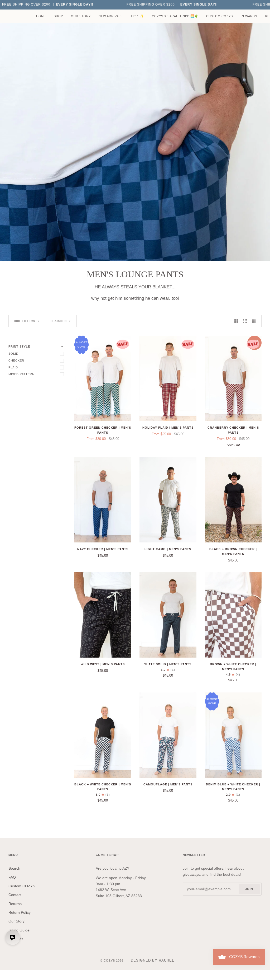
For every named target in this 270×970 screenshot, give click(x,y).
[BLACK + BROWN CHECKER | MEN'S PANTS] (233, 499)
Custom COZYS (21, 886)
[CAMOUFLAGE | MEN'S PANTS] (167, 735)
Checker (16, 360)
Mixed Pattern (21, 374)
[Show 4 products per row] (255, 321)
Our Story (16, 921)
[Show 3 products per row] (245, 321)
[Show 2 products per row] (236, 321)
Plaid (13, 367)
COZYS (109, 960)
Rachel (166, 960)
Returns (15, 904)
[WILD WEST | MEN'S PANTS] (102, 615)
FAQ (12, 877)
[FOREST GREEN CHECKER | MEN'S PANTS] (102, 378)
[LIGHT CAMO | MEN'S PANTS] (167, 499)
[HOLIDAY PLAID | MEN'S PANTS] (167, 378)
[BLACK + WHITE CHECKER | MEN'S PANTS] (102, 735)
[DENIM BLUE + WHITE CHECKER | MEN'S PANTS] (233, 735)
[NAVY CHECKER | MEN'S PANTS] (102, 499)
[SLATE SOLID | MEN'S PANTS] (167, 615)
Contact (14, 895)
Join (249, 889)
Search (14, 868)
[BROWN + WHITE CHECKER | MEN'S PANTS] (233, 615)
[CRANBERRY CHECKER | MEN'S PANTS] (233, 378)
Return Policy (19, 912)
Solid (13, 353)
